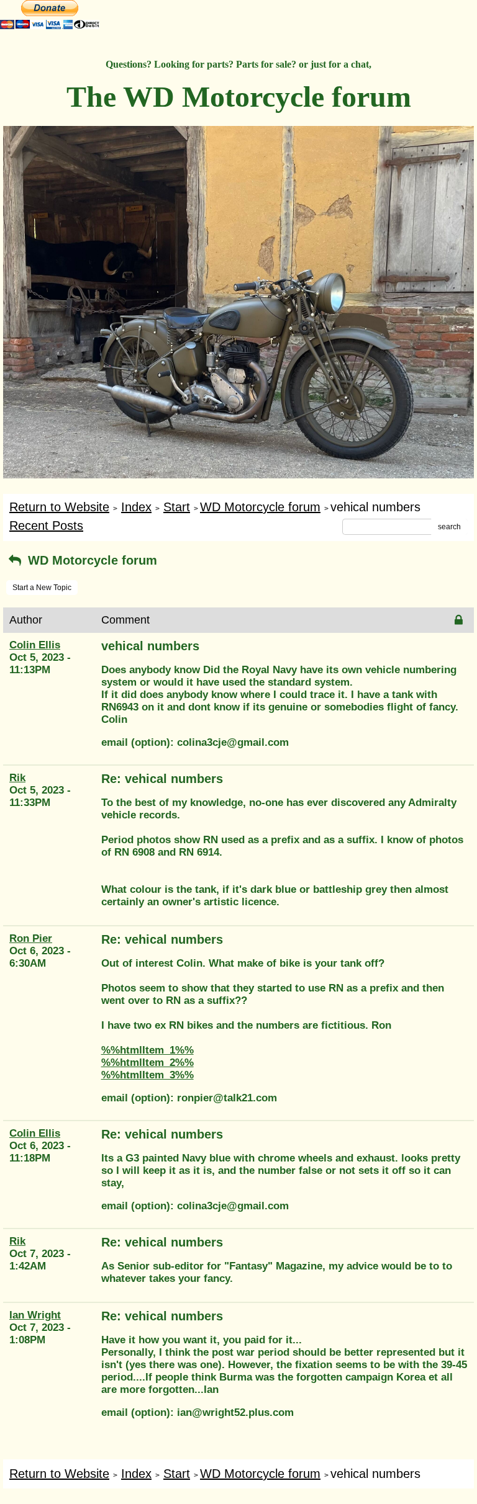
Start (176, 507)
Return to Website (59, 507)
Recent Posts (46, 525)
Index (136, 507)
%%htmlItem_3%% (147, 1075)
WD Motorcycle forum (260, 507)
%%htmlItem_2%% (147, 1062)
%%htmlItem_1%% (147, 1050)
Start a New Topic (41, 587)
